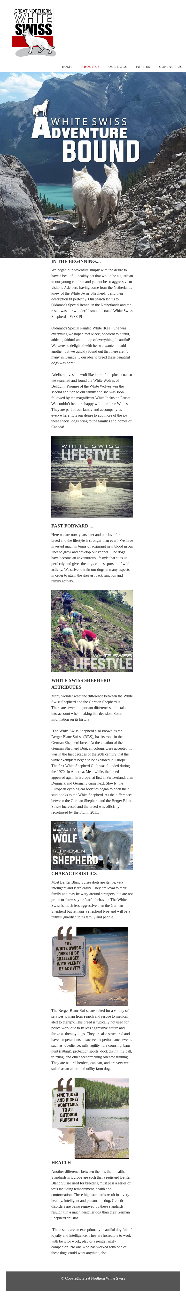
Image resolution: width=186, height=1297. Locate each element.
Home (67, 67)
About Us (90, 67)
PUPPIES (143, 67)
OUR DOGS (117, 67)
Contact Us (170, 67)
